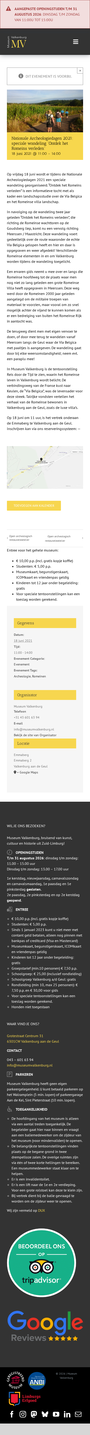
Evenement (22, 664)
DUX (41, 1210)
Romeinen (39, 676)
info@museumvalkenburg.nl (30, 1065)
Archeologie (22, 676)
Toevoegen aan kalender (34, 506)
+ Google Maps (27, 772)
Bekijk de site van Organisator (35, 735)
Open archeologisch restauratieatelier (20, 537)
